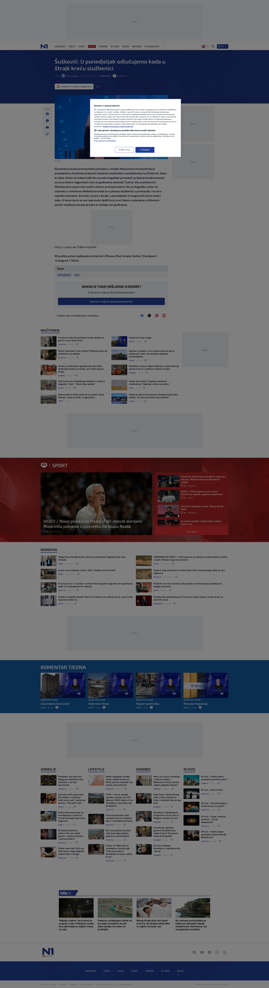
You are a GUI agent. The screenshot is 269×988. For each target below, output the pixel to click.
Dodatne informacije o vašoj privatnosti (118, 126)
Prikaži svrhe (124, 150)
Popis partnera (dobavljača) (105, 141)
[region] (135, 128)
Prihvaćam (145, 150)
